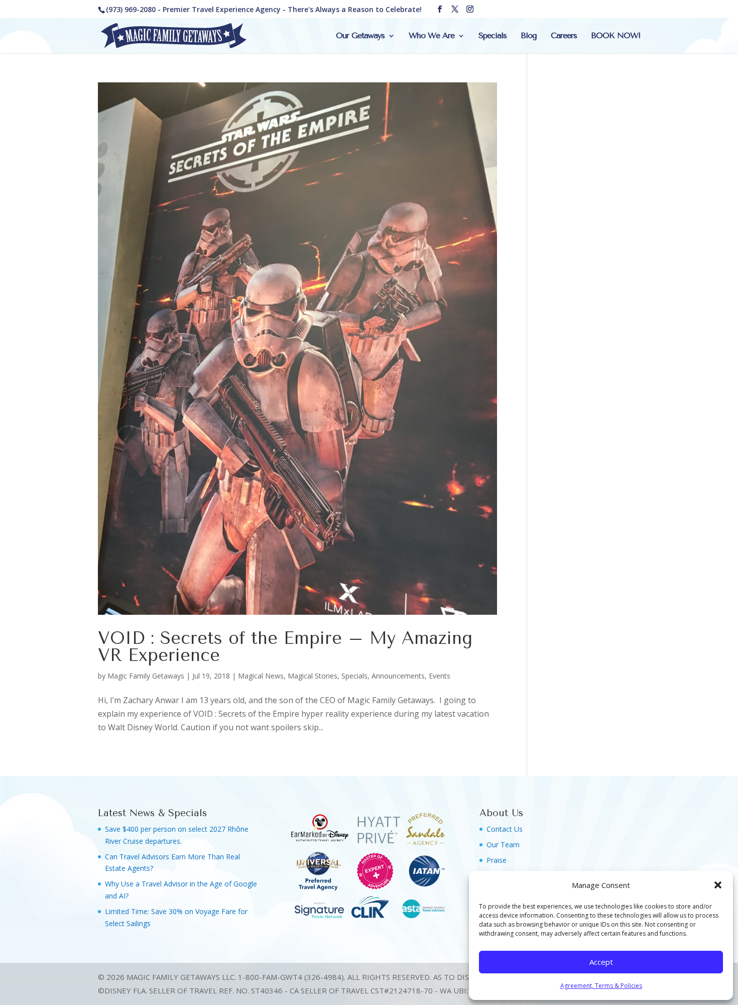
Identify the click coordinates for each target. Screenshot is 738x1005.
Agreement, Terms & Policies (601, 985)
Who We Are (431, 36)
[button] (718, 885)
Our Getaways (360, 36)
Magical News (261, 676)
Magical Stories (312, 676)
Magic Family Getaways (145, 676)
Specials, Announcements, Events (395, 676)
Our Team (503, 844)
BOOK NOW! (615, 36)
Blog (529, 36)
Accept (601, 962)
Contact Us (504, 829)
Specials (492, 36)
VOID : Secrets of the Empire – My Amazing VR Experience (285, 646)
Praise (496, 860)
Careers (564, 36)
